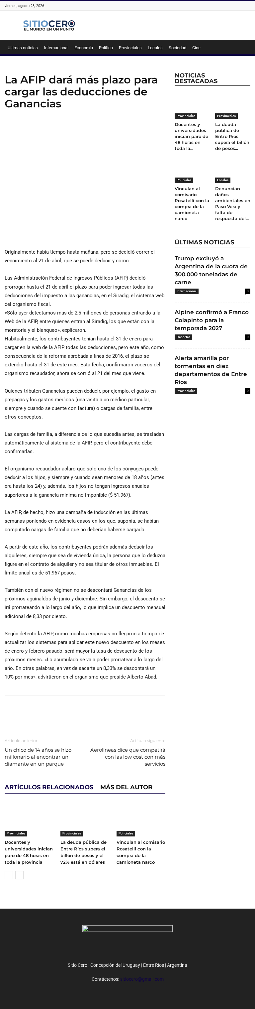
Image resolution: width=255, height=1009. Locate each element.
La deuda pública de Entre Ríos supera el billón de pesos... (232, 136)
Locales (155, 47)
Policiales (126, 833)
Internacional (56, 47)
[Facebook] (11, 129)
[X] (26, 129)
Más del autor (126, 787)
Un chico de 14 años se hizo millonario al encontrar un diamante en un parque (38, 757)
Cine (196, 47)
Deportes (183, 337)
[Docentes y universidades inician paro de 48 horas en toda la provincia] (29, 819)
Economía (83, 47)
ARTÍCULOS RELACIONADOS (49, 787)
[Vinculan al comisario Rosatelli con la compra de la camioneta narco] (141, 819)
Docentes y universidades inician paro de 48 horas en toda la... (191, 136)
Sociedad (177, 47)
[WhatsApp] (41, 129)
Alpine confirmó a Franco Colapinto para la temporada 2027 (212, 320)
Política (106, 47)
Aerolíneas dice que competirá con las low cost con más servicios (127, 757)
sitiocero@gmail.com (142, 979)
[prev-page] (9, 875)
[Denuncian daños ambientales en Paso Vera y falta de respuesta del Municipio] (233, 171)
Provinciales (130, 47)
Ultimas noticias (23, 47)
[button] (242, 48)
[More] (57, 129)
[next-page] (19, 875)
